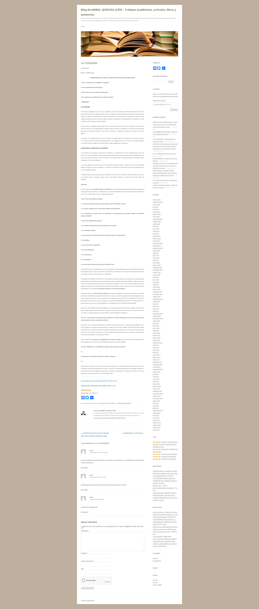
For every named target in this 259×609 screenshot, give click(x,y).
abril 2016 (156, 381)
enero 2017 (156, 359)
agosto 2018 (156, 338)
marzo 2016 (156, 384)
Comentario (85, 531)
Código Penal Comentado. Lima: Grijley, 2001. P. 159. (98, 385)
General (102, 403)
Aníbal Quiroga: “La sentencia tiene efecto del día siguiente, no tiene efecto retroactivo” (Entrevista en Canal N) (165, 173)
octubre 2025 (157, 200)
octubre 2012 (157, 425)
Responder (84, 467)
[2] (135, 303)
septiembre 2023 (158, 248)
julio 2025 (155, 207)
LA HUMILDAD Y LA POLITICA (133, 433)
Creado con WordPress (87, 600)
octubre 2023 (157, 246)
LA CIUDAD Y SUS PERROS (168, 459)
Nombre (84, 553)
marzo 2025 (156, 212)
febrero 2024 (157, 238)
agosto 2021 (156, 301)
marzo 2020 (156, 333)
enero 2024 (156, 241)
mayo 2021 (156, 309)
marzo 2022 (156, 287)
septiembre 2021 (158, 299)
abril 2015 (156, 408)
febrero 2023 (157, 265)
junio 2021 (156, 306)
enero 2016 (156, 389)
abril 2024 (156, 233)
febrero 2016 (157, 386)
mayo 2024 (156, 231)
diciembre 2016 (157, 362)
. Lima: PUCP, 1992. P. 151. (108, 381)
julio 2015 (155, 403)
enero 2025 (156, 217)
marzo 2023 (156, 263)
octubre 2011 (157, 427)
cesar (91, 450)
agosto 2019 (156, 335)
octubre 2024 (157, 221)
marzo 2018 (156, 340)
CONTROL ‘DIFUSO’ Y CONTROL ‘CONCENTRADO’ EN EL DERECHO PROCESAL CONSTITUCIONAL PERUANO (165, 473)
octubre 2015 (157, 396)
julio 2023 (155, 253)
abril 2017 (156, 352)
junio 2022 (156, 280)
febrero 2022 (157, 289)
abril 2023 (156, 260)
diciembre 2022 (157, 267)
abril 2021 (156, 311)
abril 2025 (156, 209)
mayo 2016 (156, 379)
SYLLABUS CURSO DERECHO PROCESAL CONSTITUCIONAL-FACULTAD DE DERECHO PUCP (165, 444)
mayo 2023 (156, 258)
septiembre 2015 (158, 398)
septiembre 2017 (158, 343)
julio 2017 (155, 345)
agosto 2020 (156, 321)
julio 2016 (155, 374)
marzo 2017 (156, 355)
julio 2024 (155, 226)
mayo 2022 (156, 282)
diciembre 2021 (157, 292)
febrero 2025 (157, 214)
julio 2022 (155, 277)
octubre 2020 (157, 316)
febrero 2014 (157, 423)
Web (82, 569)
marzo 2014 (156, 420)
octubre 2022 (157, 272)
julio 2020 (155, 323)
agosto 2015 (156, 401)
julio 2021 (155, 304)
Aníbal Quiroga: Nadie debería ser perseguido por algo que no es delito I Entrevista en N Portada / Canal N (165, 124)
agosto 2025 (156, 204)
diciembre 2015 (157, 391)
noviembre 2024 (158, 219)
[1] (110, 274)
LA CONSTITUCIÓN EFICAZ (168, 456)
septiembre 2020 (158, 318)
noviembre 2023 (158, 243)
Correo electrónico (87, 561)
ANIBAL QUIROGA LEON (124, 403)
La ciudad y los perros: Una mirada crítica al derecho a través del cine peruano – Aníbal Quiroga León (165, 165)
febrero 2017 (157, 357)
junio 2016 (156, 376)
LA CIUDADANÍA (157, 536)
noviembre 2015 (158, 393)
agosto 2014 (156, 413)
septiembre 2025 (158, 202)
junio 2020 (156, 326)
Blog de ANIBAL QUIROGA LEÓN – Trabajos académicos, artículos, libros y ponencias (128, 12)
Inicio (83, 26)
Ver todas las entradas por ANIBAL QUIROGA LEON (110, 418)
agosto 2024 (156, 224)
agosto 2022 (156, 275)
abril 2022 (156, 284)
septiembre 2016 (158, 369)
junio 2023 (156, 255)
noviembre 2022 (158, 270)
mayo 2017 (156, 350)
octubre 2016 (157, 367)
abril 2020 (156, 330)
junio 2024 (156, 229)
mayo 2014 (156, 418)
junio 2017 (156, 347)
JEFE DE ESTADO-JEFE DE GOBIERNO (163, 488)
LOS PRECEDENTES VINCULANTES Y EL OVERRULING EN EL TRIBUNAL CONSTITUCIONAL (165, 480)
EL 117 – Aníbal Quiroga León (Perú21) (164, 153)
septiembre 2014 (158, 410)
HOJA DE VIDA (157, 486)
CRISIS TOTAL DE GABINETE (169, 454)
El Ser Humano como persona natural (90, 380)
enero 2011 (156, 430)
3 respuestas (85, 68)
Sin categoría (157, 561)
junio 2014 (156, 415)
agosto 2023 (156, 250)
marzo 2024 (156, 236)
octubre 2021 (157, 296)
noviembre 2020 (158, 313)
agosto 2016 (156, 372)
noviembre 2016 (158, 364)
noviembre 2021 (158, 294)
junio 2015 (156, 406)
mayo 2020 (156, 328)
